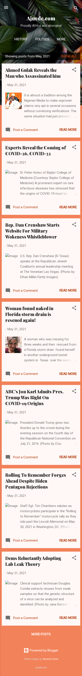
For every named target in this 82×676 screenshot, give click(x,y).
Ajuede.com (41, 18)
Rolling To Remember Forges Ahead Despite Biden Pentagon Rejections (35, 481)
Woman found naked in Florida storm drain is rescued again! (29, 314)
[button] (74, 70)
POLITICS (42, 39)
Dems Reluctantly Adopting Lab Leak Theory (33, 561)
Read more (68, 130)
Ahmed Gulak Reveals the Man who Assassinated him (33, 73)
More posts (41, 634)
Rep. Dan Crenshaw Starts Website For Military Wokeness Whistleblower (32, 231)
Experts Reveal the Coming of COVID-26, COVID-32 (35, 150)
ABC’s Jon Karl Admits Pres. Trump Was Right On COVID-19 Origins (34, 397)
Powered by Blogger (43, 650)
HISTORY (21, 39)
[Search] (76, 9)
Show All (69, 56)
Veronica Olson (50, 659)
